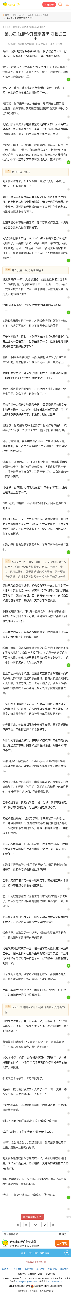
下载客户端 (21, 1273)
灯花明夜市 (42, 43)
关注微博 (32, 1273)
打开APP (49, 4)
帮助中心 (52, 1268)
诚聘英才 (6, 1268)
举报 (68, 1217)
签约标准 (41, 1261)
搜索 (64, 1234)
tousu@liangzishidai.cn (26, 1281)
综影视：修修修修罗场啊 (38, 15)
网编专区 (64, 1268)
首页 (7, 15)
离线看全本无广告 (32, 1217)
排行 (36, 1252)
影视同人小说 (18, 15)
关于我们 (17, 1268)
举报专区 (41, 1268)
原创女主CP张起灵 (37, 26)
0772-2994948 (55, 1281)
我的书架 (44, 1252)
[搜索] (60, 4)
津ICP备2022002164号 (19, 1285)
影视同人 (17, 26)
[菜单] (67, 4)
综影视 (25, 26)
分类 (29, 1252)
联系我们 (29, 1268)
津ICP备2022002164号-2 (12, 1278)
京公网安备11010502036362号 (48, 1285)
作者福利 (30, 1261)
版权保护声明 (56, 1278)
